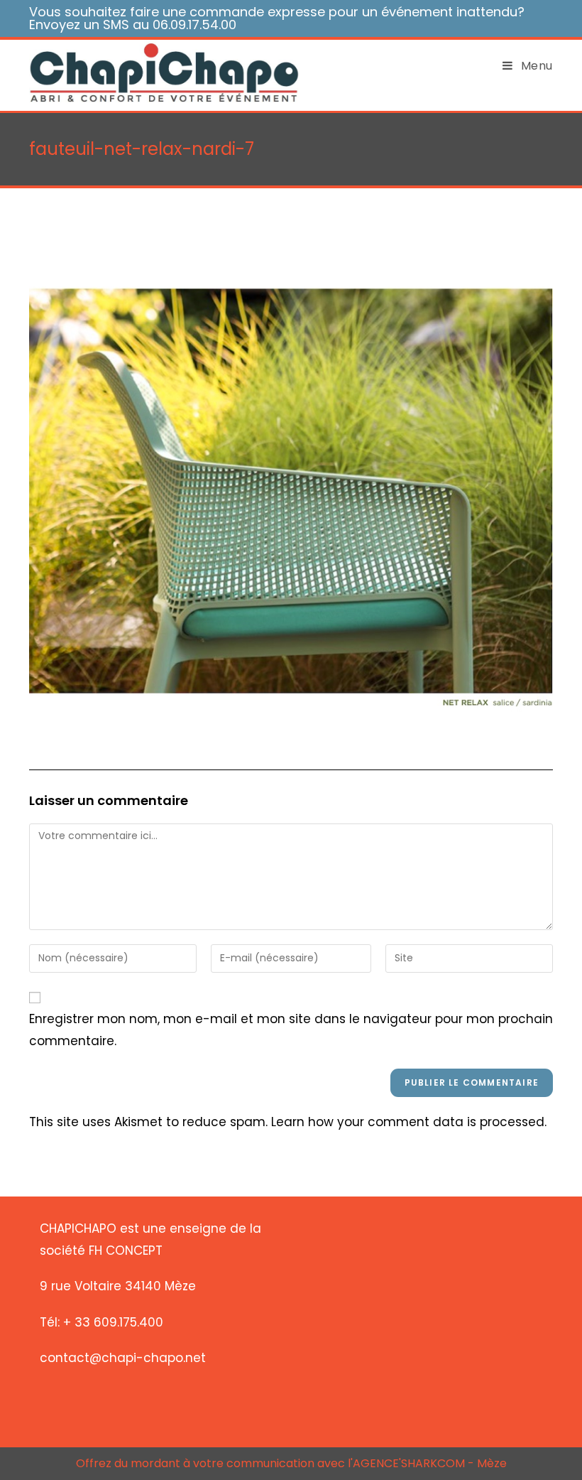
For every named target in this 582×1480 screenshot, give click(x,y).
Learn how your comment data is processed (407, 1121)
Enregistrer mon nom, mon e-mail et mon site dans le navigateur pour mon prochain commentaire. (291, 1029)
